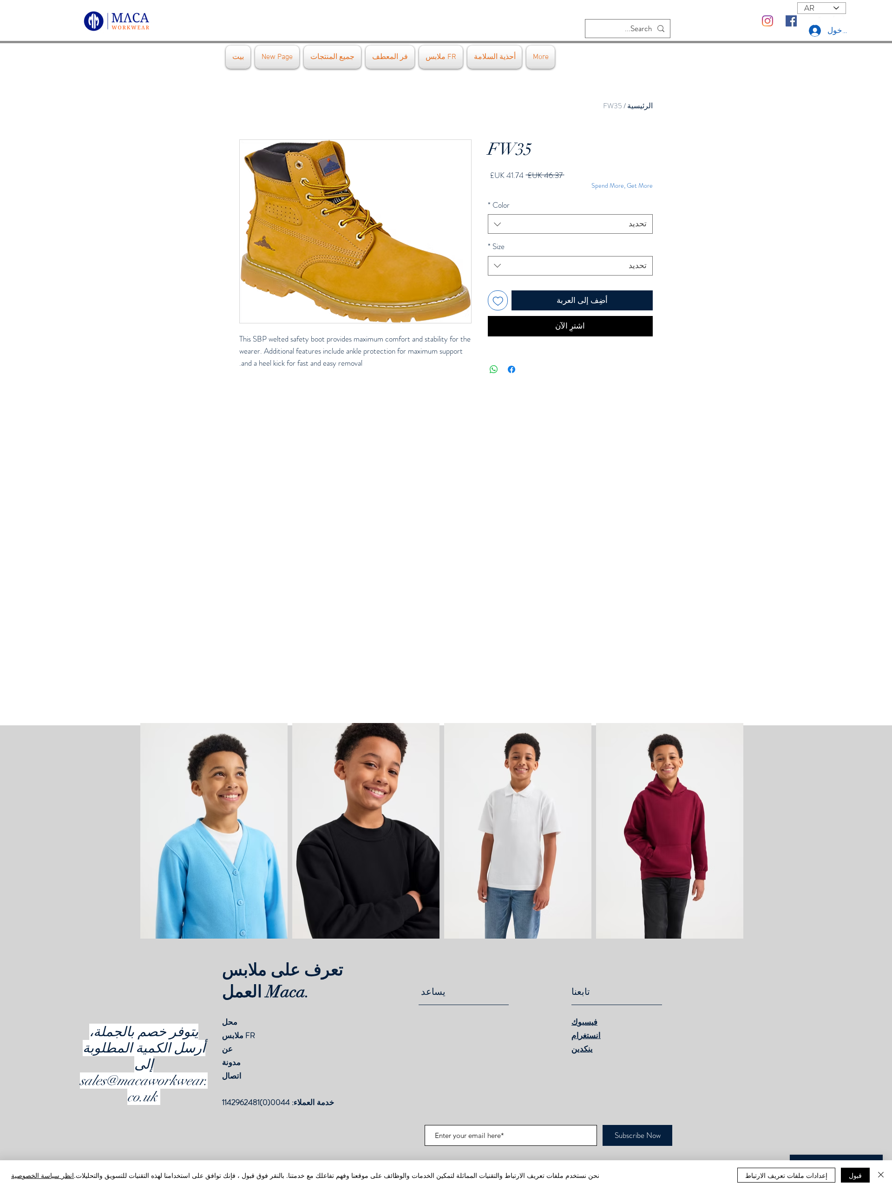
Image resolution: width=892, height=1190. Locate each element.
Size (496, 246)
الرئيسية (640, 105)
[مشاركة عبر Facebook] (511, 369)
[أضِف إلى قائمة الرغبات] (498, 300)
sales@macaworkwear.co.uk (144, 1088)
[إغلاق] (880, 1175)
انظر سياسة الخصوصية (42, 1175)
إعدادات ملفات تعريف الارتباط (786, 1175)
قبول (855, 1175)
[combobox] (570, 224)
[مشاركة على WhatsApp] (493, 369)
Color (499, 205)
